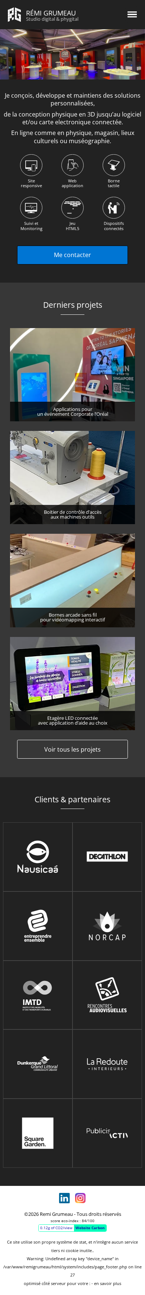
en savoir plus (107, 1283)
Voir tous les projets (72, 749)
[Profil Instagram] (80, 1198)
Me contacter (72, 255)
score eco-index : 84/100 (72, 1220)
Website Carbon (90, 1227)
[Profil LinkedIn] (64, 1198)
